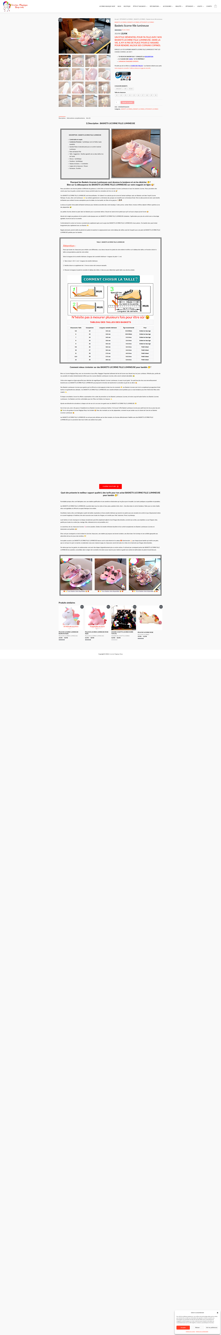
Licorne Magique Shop (116, 654)
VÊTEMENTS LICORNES (126, 19)
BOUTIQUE (127, 6)
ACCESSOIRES (167, 6)
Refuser (197, 1327)
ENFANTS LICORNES (133, 22)
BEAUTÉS (178, 6)
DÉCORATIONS (154, 6)
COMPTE (209, 6)
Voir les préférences (211, 1327)
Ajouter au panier (127, 102)
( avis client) (125, 30)
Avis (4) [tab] (88, 118)
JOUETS (199, 6)
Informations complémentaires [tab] (76, 118)
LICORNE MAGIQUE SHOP (107, 6)
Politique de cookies (190, 1331)
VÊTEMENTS (189, 6)
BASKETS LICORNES (139, 19)
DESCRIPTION (149, 56)
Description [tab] (62, 118)
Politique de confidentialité (202, 1331)
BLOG (119, 6)
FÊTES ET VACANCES (139, 6)
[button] (217, 1313)
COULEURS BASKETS (121, 86)
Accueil (116, 19)
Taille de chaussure (120, 92)
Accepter (183, 1327)
